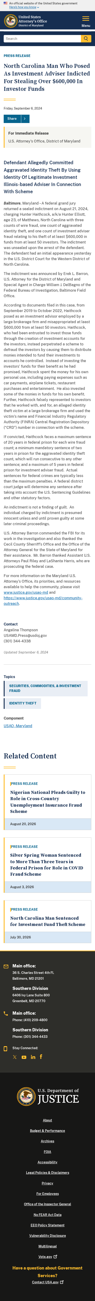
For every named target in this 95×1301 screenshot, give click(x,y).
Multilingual (48, 1246)
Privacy (47, 1183)
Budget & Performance (47, 1131)
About (47, 1120)
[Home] (26, 26)
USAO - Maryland (18, 726)
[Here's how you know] (47, 5)
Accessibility (47, 1162)
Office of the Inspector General (47, 1204)
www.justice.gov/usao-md (26, 592)
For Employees (47, 1194)
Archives (47, 1141)
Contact (45, 1282)
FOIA (47, 1152)
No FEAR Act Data (48, 1215)
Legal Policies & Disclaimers (47, 1173)
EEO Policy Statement (48, 1225)
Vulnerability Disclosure (47, 1236)
